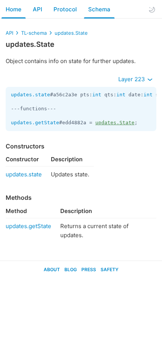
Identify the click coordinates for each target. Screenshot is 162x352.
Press (88, 269)
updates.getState (35, 122)
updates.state (30, 94)
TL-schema (34, 33)
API (37, 9)
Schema (99, 9)
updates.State (71, 33)
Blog (70, 269)
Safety (109, 269)
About (52, 269)
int (96, 94)
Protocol (65, 9)
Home (13, 9)
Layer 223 (132, 79)
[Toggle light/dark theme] (152, 9)
